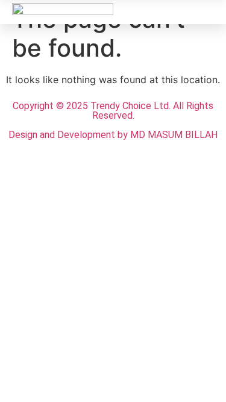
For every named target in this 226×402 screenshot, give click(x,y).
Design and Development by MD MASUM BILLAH (113, 134)
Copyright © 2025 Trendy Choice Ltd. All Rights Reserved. (113, 110)
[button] (205, 11)
